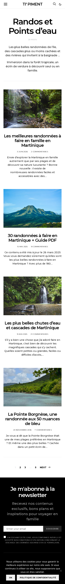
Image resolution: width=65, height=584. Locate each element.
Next (43, 467)
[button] (60, 4)
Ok (10, 577)
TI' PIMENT (32, 4)
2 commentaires (39, 152)
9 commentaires (39, 246)
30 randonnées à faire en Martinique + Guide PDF (32, 238)
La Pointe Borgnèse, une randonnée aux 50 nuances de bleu (32, 419)
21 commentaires (39, 334)
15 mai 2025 (22, 246)
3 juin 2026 (22, 152)
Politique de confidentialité (38, 577)
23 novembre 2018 (22, 430)
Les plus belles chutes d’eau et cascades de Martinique (32, 325)
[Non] (60, 570)
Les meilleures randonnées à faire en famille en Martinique (32, 140)
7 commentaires (43, 430)
